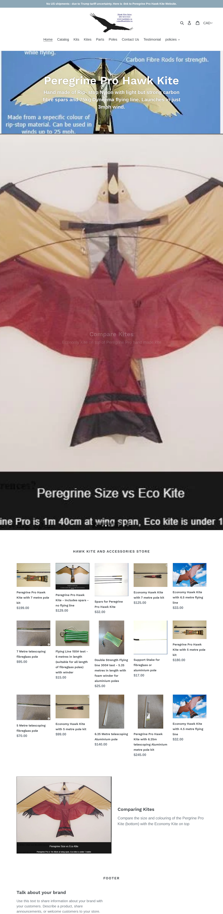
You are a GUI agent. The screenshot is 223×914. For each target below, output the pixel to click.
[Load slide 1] (103, 526)
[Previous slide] (96, 525)
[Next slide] (119, 525)
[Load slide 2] (106, 526)
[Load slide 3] (109, 526)
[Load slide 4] (112, 526)
